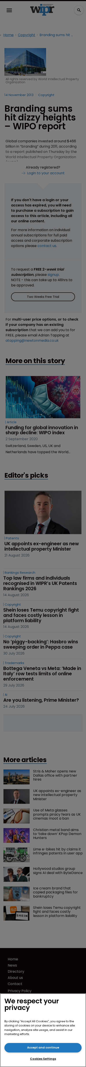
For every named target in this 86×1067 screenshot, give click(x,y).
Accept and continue (43, 1047)
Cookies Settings (43, 1059)
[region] (43, 1030)
